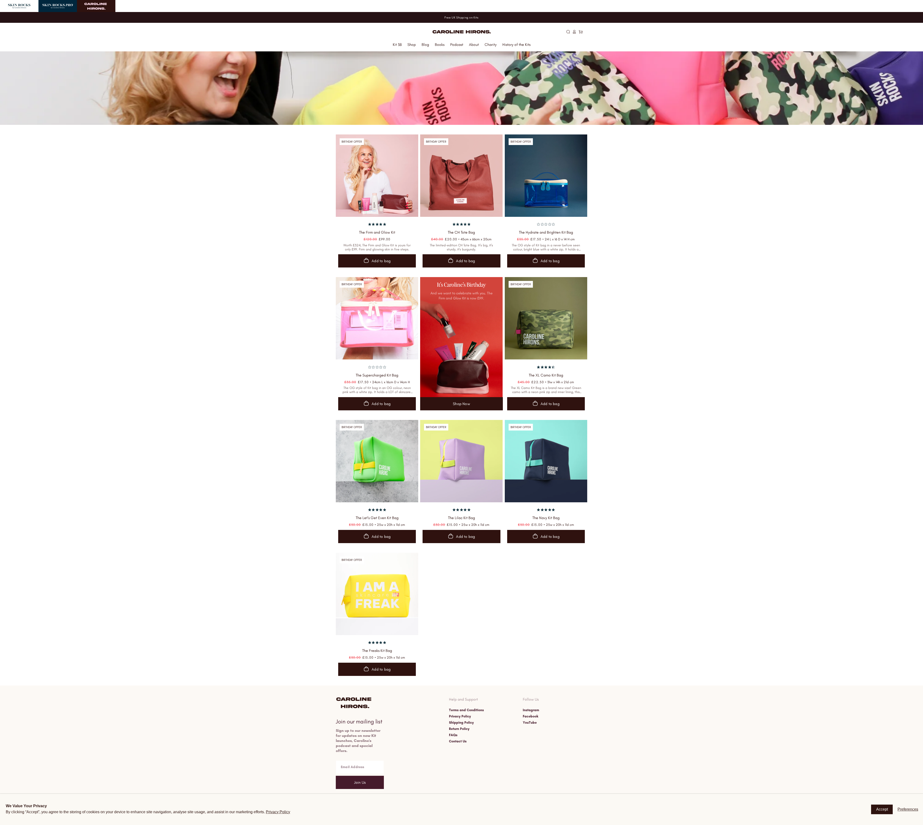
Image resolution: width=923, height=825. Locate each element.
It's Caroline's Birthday (461, 284)
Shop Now (461, 403)
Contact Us (458, 741)
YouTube (530, 722)
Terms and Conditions (466, 710)
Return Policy (459, 729)
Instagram (531, 710)
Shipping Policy (461, 722)
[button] (568, 32)
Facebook (530, 716)
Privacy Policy (460, 716)
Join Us (360, 782)
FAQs (453, 735)
